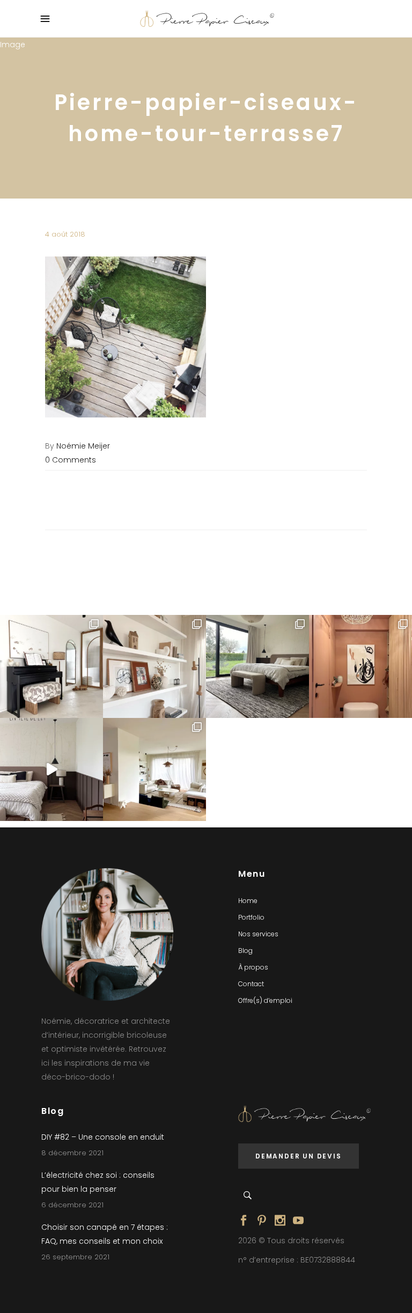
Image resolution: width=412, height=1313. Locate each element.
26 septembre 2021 (75, 1257)
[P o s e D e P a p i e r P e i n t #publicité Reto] (51, 769)
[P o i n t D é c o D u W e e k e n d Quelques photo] (360, 666)
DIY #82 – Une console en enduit (102, 1137)
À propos (253, 967)
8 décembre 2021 (72, 1153)
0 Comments (70, 459)
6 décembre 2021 (72, 1205)
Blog (245, 950)
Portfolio (251, 917)
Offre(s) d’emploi (265, 1000)
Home (248, 900)
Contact (251, 983)
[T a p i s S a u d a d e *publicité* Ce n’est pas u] (257, 666)
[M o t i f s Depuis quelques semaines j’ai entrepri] (51, 666)
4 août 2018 (65, 234)
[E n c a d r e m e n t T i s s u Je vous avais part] (154, 666)
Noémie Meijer (83, 446)
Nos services (258, 933)
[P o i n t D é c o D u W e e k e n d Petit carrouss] (154, 769)
